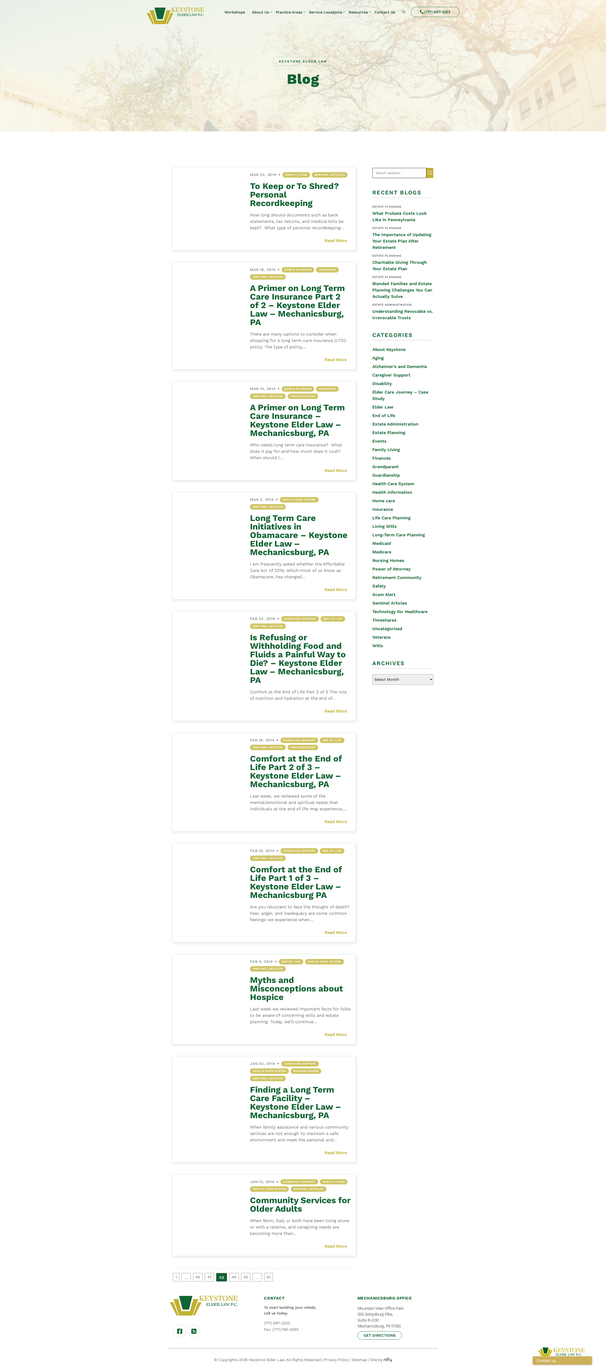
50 (246, 1277)
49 (234, 1277)
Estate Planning (297, 269)
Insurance (327, 269)
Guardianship (386, 475)
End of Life (332, 618)
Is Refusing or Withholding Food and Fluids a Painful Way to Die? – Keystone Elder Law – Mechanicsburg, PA (298, 658)
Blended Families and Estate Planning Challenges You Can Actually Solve (402, 290)
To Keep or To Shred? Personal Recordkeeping (294, 194)
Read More (336, 240)
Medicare (381, 551)
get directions (380, 1335)
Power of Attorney (391, 568)
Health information (392, 492)
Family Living (296, 174)
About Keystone (388, 349)
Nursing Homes (305, 1071)
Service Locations (325, 12)
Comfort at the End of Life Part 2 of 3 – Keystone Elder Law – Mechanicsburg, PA (296, 771)
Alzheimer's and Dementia (399, 366)
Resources (358, 12)
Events (379, 441)
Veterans (381, 637)
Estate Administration (395, 423)
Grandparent (385, 466)
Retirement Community (396, 577)
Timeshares (384, 620)
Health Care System (299, 499)
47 (209, 1277)
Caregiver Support (300, 618)
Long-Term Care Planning (398, 534)
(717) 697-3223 (437, 12)
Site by (376, 1360)
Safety (379, 585)
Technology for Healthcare (400, 611)
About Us (260, 12)
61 (268, 1277)
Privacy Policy (336, 1360)
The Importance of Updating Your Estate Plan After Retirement (401, 241)
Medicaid (381, 543)
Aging (378, 357)
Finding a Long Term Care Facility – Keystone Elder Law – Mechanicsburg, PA (295, 1102)
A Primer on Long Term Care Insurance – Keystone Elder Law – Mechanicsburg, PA (297, 420)
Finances (381, 458)
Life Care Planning (391, 517)
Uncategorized (302, 396)
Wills (377, 645)
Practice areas (289, 12)
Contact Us (384, 12)
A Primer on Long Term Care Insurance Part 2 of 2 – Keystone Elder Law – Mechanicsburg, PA (297, 305)
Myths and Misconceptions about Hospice (296, 988)
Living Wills (384, 526)
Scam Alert (384, 594)
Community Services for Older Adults (300, 1204)
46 (197, 1277)
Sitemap (359, 1360)
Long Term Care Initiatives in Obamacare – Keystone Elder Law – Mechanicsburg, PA (299, 535)
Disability (382, 383)
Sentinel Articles (330, 174)
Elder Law (382, 406)
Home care (383, 500)
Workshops (234, 12)
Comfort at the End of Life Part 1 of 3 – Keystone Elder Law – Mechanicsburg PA (296, 882)
